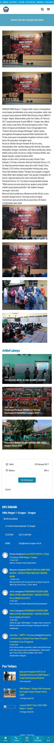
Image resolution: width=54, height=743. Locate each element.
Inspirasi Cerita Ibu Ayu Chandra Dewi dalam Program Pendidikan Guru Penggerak (30, 638)
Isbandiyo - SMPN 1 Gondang (22, 635)
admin (12, 591)
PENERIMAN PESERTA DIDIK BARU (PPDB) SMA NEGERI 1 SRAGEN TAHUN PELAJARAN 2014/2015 (29, 595)
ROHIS (8, 489)
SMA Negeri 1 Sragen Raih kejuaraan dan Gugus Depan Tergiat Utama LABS (35, 691)
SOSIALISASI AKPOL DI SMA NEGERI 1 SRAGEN (24, 380)
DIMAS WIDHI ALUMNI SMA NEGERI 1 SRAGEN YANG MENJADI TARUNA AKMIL (30, 573)
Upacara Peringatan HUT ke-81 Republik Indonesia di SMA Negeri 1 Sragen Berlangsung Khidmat (35, 674)
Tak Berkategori (27, 480)
